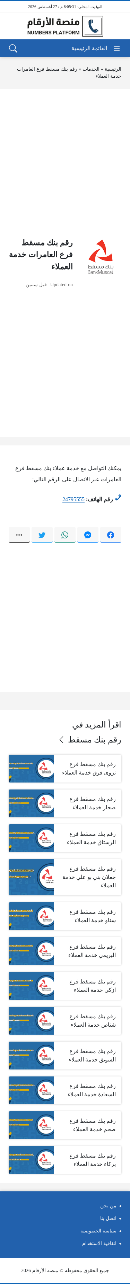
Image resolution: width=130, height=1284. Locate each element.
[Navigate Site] (96, 48)
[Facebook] (110, 534)
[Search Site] (13, 48)
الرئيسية (113, 69)
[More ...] (19, 534)
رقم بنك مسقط (94, 739)
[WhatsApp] (65, 534)
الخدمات (91, 69)
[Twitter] (42, 534)
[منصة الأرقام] (65, 26)
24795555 (73, 499)
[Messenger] (87, 534)
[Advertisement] (65, 163)
